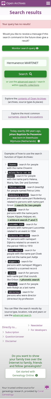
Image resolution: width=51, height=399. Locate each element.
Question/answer (14, 336)
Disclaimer (11, 341)
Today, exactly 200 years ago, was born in (25, 136)
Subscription (12, 332)
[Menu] (48, 3)
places (23, 116)
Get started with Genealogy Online (23, 373)
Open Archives (16, 3)
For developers (39, 330)
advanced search (27, 81)
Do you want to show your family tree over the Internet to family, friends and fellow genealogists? (25, 361)
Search (23, 74)
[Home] (47, 387)
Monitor (23, 48)
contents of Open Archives (32, 98)
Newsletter (37, 325)
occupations (36, 116)
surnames (13, 116)
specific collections (29, 85)
